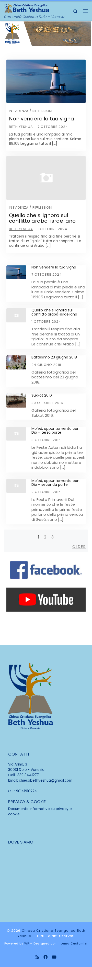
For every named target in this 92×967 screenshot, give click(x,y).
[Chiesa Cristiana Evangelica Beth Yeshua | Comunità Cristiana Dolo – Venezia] (27, 8)
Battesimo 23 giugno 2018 (54, 357)
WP (26, 943)
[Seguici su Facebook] (45, 957)
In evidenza (18, 110)
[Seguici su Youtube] (54, 957)
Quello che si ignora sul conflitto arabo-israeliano (42, 218)
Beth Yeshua (21, 126)
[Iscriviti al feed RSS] (37, 957)
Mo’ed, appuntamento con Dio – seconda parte (55, 482)
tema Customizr (74, 943)
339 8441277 (28, 775)
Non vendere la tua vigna (41, 118)
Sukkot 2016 (41, 395)
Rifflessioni (42, 110)
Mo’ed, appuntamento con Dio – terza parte (55, 430)
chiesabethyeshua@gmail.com (45, 780)
